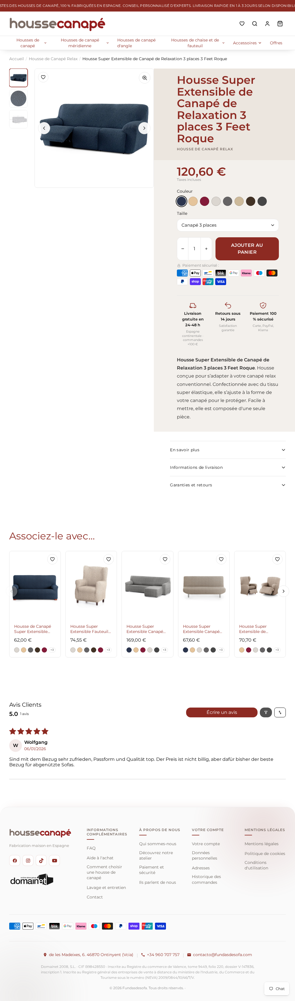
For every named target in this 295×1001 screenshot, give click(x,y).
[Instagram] (27, 860)
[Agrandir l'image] (144, 78)
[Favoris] (242, 23)
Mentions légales (262, 843)
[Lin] (239, 201)
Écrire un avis (222, 712)
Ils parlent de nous (157, 882)
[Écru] (216, 201)
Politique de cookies (265, 853)
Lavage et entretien (106, 887)
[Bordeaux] (204, 201)
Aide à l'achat (100, 858)
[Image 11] (18, 98)
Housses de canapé (27, 42)
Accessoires (245, 43)
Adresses (201, 868)
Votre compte (206, 843)
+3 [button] (52, 650)
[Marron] (250, 201)
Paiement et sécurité (151, 870)
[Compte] (267, 23)
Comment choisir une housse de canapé (104, 872)
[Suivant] (144, 128)
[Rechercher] (254, 23)
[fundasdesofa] (57, 23)
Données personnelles (204, 855)
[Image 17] (18, 119)
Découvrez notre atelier (156, 855)
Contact (95, 897)
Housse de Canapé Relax (53, 58)
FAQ (91, 848)
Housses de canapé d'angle (136, 42)
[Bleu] (181, 201)
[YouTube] (54, 860)
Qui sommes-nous (157, 843)
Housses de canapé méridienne (80, 42)
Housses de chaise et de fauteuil (195, 42)
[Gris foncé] (262, 201)
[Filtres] (266, 712)
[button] (16, 650)
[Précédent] (44, 128)
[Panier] (280, 23)
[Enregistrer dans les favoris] (43, 77)
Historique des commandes (206, 879)
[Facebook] (14, 860)
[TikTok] (41, 860)
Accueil (16, 58)
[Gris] (227, 201)
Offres (276, 43)
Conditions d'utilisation (256, 865)
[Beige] (193, 201)
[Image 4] (18, 78)
